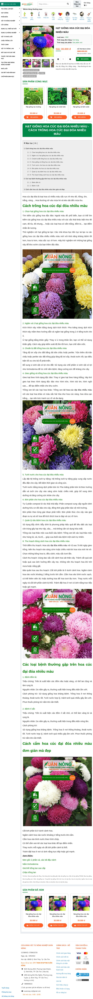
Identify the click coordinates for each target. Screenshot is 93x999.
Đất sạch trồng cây (31, 73)
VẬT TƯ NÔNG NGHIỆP (8, 20)
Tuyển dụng (5, 988)
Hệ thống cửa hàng (8, 996)
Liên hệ (58, 981)
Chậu (42, 73)
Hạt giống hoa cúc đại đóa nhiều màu (33, 915)
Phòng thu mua (6, 992)
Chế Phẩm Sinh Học (7, 76)
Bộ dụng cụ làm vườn (31, 70)
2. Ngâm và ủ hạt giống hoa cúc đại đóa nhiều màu (47, 155)
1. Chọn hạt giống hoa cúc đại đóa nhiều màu (45, 152)
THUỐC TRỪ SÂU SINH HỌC (8, 57)
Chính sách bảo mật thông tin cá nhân (63, 962)
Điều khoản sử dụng (63, 989)
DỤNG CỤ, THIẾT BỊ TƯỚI (8, 28)
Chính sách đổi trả (62, 957)
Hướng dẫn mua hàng (63, 973)
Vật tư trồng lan (7, 48)
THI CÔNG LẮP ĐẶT (7, 9)
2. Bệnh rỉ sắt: (34, 186)
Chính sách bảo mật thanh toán (63, 968)
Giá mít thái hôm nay (8, 72)
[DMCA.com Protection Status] (82, 981)
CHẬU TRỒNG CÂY (7, 40)
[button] (51, 41)
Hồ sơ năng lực (61, 992)
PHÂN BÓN (4, 16)
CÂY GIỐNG (4, 24)
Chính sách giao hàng (63, 953)
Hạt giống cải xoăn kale (35, 107)
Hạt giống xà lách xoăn (59, 107)
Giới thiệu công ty (62, 985)
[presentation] (25, 97)
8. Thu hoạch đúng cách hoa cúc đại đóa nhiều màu (47, 175)
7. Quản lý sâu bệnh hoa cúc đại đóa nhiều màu (46, 172)
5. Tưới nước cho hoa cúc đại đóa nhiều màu (45, 165)
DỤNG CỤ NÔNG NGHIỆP (8, 32)
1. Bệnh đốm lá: (35, 182)
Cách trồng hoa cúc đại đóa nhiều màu (39, 148)
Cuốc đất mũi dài (30, 76)
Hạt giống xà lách (83, 107)
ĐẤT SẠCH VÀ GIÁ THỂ (8, 52)
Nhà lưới (4, 68)
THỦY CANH (5, 44)
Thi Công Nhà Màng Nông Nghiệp (8, 63)
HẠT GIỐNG (4, 12)
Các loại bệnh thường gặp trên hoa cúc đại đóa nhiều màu (46, 179)
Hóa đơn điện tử (61, 977)
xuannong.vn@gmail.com (32, 991)
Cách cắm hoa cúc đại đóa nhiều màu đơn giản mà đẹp (45, 189)
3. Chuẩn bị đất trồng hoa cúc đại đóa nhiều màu (46, 159)
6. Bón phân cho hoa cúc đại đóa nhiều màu (44, 168)
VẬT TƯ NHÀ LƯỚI (6, 36)
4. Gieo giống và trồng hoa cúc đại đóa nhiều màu (46, 162)
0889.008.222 (82, 51)
